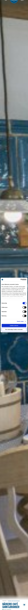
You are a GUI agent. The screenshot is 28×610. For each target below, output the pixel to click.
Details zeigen (20, 321)
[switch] (24, 307)
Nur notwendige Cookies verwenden (14, 329)
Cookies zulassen (14, 325)
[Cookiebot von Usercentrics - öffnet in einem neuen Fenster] (20, 279)
